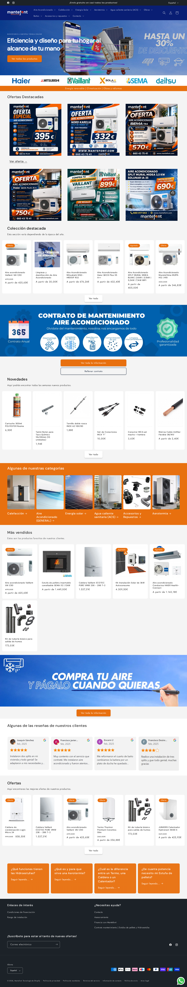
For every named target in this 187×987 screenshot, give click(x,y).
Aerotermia (160, 513)
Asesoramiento (101, 917)
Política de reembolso (71, 981)
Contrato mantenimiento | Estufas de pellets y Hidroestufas (122, 927)
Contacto (98, 912)
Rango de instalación (17, 917)
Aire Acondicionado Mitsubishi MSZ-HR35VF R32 (77, 275)
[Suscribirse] (56, 944)
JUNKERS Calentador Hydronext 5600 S (169, 828)
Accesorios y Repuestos (132, 515)
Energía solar (74, 513)
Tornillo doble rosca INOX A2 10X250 (77, 424)
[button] (44, 10)
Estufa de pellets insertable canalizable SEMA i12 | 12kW (56, 584)
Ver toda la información (93, 363)
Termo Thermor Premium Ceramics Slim (106, 830)
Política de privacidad (51, 981)
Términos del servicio (91, 981)
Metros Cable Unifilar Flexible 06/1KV (169, 433)
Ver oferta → (18, 161)
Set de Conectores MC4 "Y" (107, 433)
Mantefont (18, 981)
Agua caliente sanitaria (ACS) (104, 515)
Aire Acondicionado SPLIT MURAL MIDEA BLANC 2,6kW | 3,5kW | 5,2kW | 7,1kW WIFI (139, 276)
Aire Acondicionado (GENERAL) (46, 517)
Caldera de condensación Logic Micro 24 (15, 830)
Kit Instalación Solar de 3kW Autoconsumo (130, 584)
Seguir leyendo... (20, 879)
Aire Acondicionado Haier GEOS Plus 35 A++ (107, 275)
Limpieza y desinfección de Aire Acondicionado (46, 275)
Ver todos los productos (24, 58)
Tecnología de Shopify (31, 981)
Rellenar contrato (94, 371)
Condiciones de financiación (21, 912)
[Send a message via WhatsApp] (181, 981)
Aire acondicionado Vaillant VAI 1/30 (15, 274)
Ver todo (93, 298)
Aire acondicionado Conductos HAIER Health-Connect (166, 585)
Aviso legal (145, 981)
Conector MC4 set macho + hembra (137, 433)
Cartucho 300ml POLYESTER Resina (14, 424)
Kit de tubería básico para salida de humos (18, 640)
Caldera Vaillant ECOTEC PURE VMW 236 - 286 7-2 (92, 584)
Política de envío (131, 981)
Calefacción (15, 513)
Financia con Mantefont (105, 922)
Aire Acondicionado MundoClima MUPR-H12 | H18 (169, 275)
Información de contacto (112, 981)
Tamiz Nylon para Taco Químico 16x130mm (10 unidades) (44, 436)
